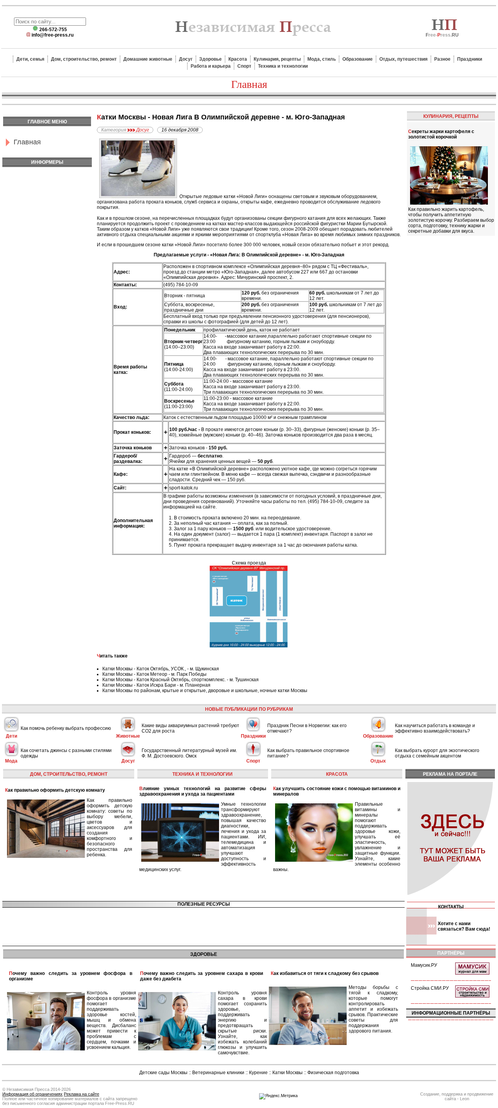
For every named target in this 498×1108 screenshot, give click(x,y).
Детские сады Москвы (163, 1072)
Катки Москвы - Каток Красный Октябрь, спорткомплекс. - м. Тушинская (180, 679)
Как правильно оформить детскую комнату (55, 790)
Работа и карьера (211, 66)
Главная (27, 142)
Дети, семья (30, 59)
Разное (442, 59)
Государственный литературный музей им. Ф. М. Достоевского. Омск (189, 753)
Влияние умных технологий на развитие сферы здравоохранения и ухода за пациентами (203, 791)
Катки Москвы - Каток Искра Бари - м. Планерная (156, 685)
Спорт (244, 66)
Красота (237, 59)
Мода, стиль (321, 59)
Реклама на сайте (81, 1094)
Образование (357, 59)
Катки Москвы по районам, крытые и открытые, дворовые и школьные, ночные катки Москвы (204, 690)
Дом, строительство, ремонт (84, 59)
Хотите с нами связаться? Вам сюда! (464, 926)
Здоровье (210, 59)
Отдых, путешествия (403, 59)
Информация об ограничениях (32, 1094)
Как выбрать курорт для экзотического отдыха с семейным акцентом (437, 753)
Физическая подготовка (333, 1072)
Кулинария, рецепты (277, 59)
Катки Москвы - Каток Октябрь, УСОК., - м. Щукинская (160, 668)
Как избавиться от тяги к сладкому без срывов (325, 973)
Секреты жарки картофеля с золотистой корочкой (441, 134)
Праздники (469, 59)
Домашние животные (147, 59)
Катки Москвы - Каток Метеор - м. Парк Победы (154, 674)
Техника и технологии (283, 66)
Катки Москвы (287, 1072)
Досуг (186, 59)
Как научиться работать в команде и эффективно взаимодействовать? (435, 728)
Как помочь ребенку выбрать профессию (66, 728)
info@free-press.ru (53, 35)
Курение (258, 1072)
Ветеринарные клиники (218, 1072)
